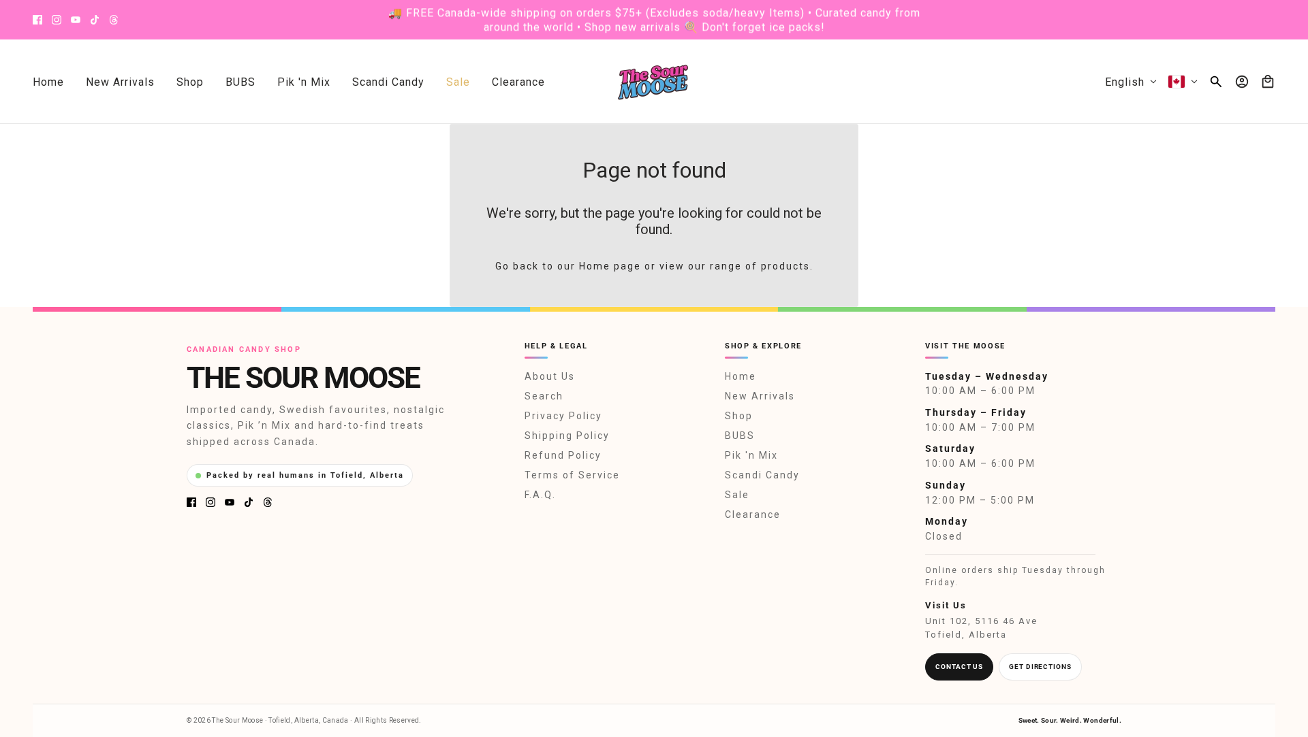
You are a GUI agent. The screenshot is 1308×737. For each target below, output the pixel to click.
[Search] (1216, 81)
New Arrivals (760, 396)
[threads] (113, 19)
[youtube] (75, 19)
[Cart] (1267, 81)
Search (544, 396)
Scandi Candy (762, 475)
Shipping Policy (567, 435)
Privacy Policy (563, 415)
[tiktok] (94, 19)
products (785, 266)
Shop (739, 415)
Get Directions (1040, 666)
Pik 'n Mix (751, 455)
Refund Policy (563, 455)
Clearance (753, 514)
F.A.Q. (540, 494)
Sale (737, 494)
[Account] (1241, 81)
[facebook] (37, 19)
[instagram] (56, 19)
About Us (550, 376)
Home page (610, 266)
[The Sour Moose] (654, 81)
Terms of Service (572, 475)
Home (740, 376)
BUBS (740, 435)
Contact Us (959, 666)
